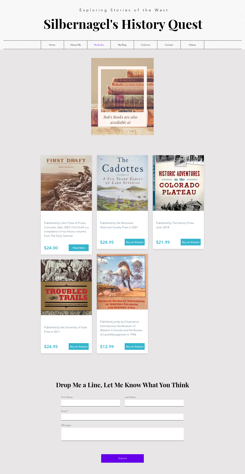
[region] (122, 96)
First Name (67, 397)
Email (64, 411)
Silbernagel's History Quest (123, 23)
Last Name (130, 397)
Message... (67, 425)
